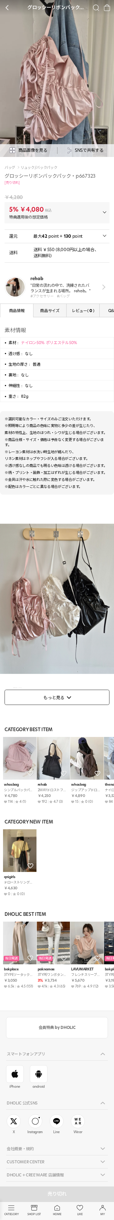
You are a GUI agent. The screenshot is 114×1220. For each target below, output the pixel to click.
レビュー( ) (83, 310)
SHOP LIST (34, 1214)
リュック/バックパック (38, 167)
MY (102, 1214)
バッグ (10, 167)
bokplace (11, 969)
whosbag (11, 785)
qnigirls (9, 877)
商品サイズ (49, 310)
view (102, 287)
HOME (57, 1214)
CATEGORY (11, 1214)
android (39, 1086)
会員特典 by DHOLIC (57, 1027)
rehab (42, 785)
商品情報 (17, 310)
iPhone (14, 1086)
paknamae (46, 969)
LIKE (80, 1214)
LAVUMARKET (82, 969)
